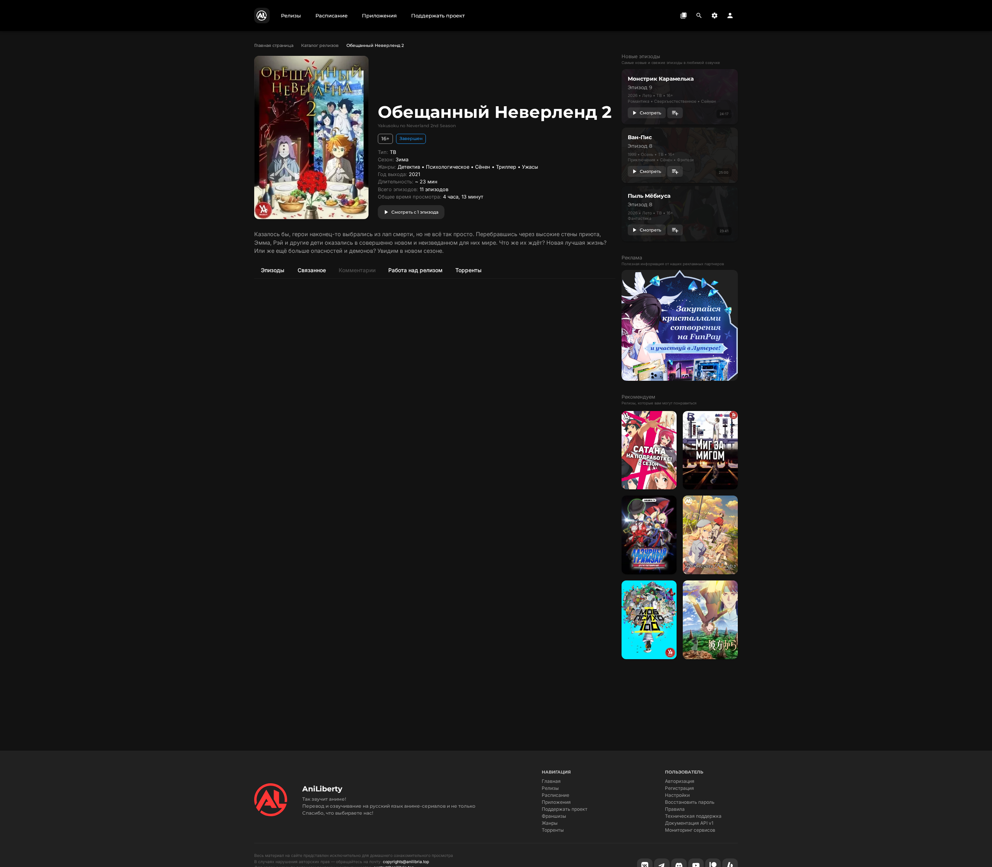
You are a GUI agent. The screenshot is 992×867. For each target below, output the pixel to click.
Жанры (550, 823)
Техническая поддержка (693, 816)
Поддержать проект (564, 809)
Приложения (556, 802)
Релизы (550, 788)
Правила (675, 809)
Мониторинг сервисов (690, 830)
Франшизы (554, 816)
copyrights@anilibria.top (406, 861)
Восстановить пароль (690, 802)
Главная (551, 781)
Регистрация (679, 788)
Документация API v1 (689, 823)
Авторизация (679, 781)
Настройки (677, 795)
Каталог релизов (320, 45)
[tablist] (434, 269)
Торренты (553, 830)
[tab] (272, 269)
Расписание (555, 795)
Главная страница (273, 45)
